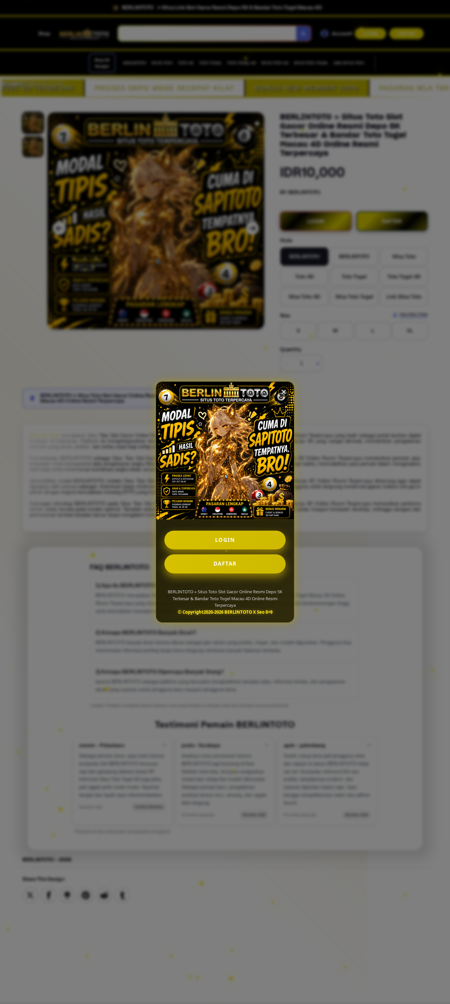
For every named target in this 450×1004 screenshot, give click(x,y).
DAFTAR (225, 563)
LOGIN (225, 540)
